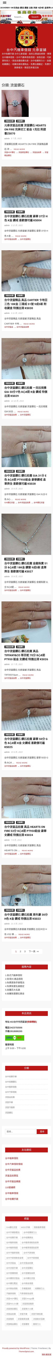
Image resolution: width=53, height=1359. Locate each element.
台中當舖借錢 (12, 1273)
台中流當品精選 (12, 1181)
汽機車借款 (11, 1293)
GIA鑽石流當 (9, 503)
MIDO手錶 (25, 1227)
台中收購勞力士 (30, 1232)
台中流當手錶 (12, 1268)
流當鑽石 (20, 121)
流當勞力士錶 (27, 1309)
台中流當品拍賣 (10, 239)
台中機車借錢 (11, 1193)
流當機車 (10, 1319)
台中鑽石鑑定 (12, 1283)
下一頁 (32, 951)
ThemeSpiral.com (26, 1351)
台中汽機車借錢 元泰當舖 (26, 50)
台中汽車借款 (11, 1092)
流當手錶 (9, 1102)
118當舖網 (10, 1187)
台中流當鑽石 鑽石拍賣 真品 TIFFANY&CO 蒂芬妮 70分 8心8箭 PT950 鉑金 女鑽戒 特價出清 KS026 (26, 655)
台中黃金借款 (12, 1288)
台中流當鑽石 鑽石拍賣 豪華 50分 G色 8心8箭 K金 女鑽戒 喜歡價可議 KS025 (26, 743)
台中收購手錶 (11, 1076)
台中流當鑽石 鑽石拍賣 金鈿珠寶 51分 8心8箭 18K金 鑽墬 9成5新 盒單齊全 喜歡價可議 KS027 (26, 568)
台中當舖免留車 (28, 1273)
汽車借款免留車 (26, 1293)
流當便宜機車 (28, 1304)
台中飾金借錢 (27, 1283)
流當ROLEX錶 (12, 1304)
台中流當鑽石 (25, 239)
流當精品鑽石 (12, 1324)
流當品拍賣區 (11, 1176)
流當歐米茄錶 (39, 1319)
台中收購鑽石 (11, 1082)
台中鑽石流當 (39, 503)
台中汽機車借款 (13, 1253)
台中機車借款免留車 (30, 1242)
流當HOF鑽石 (9, 152)
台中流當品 (8, 327)
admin (7, 138)
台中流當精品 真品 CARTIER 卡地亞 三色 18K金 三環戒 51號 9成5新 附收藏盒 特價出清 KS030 (25, 304)
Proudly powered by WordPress (15, 1348)
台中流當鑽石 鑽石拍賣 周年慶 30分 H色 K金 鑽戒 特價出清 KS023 (26, 917)
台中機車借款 (11, 1087)
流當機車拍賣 (23, 1319)
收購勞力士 (40, 1288)
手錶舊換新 (26, 1288)
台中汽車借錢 (33, 1258)
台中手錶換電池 (13, 1232)
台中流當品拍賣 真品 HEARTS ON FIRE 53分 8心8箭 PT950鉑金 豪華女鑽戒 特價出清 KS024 (25, 831)
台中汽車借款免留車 (14, 1258)
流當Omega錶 (28, 1299)
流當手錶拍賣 (37, 1314)
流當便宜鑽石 (23, 152)
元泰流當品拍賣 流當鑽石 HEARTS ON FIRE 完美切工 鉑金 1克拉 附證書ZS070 (25, 130)
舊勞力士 (37, 1324)
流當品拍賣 (9, 121)
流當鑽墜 (25, 1324)
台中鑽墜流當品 (13, 1278)
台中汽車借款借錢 (14, 1164)
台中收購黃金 (27, 1237)
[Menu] (4, 2)
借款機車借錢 (39, 1227)
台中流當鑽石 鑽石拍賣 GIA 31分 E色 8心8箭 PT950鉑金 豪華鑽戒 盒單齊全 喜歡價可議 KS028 (25, 480)
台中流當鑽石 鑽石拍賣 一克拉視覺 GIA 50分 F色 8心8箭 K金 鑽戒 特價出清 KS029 (25, 392)
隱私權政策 (46, 1354)
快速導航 (31, 1022)
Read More (19, 149)
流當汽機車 (10, 1107)
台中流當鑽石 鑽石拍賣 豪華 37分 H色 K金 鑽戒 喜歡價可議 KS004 (26, 218)
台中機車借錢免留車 (30, 1248)
